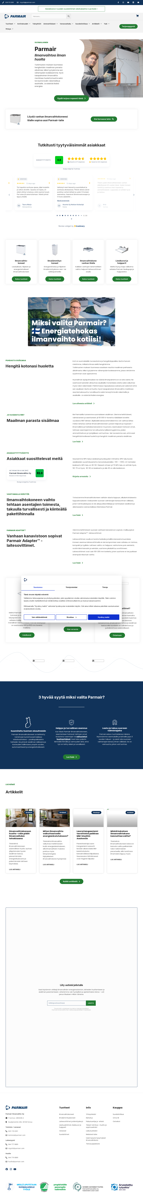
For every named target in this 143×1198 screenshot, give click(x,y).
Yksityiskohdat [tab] (71, 587)
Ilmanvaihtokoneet (66, 1114)
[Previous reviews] (9, 194)
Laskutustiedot (91, 1131)
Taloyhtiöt (37, 24)
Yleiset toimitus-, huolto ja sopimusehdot (96, 1126)
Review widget (65, 226)
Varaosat (62, 1131)
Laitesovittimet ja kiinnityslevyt (71, 1121)
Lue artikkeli (14, 869)
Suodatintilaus (81, 24)
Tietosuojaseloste (93, 1144)
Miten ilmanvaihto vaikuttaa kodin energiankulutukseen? (55, 833)
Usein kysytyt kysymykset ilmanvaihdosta (96, 1139)
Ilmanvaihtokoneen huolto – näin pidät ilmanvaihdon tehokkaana (20, 835)
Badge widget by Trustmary (71, 169)
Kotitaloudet (22, 24)
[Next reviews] (134, 194)
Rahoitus (89, 1118)
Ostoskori (116, 1121)
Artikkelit (96, 24)
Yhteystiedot (91, 1114)
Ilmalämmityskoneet (67, 1118)
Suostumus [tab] (38, 587)
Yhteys (8, 29)
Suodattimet (64, 1134)
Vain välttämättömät (39, 617)
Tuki (105, 24)
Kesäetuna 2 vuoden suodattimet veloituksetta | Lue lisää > (71, 9)
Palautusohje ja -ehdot (95, 1121)
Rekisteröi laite (91, 1134)
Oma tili (116, 1118)
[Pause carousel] (71, 219)
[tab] (57, 215)
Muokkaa (70, 617)
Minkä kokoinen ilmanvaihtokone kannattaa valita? (120, 833)
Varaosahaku (65, 24)
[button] (71, 321)
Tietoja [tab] (105, 587)
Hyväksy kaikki (103, 617)
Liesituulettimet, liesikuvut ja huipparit (70, 1126)
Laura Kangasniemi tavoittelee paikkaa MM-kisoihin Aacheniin (88, 835)
